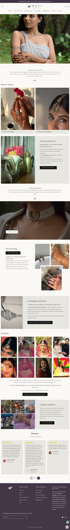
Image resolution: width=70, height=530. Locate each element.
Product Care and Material (41, 497)
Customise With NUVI (24, 497)
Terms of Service (39, 490)
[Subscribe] (25, 517)
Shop (20, 495)
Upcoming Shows (23, 499)
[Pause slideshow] (39, 65)
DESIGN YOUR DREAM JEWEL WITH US (35, 394)
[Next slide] (36, 65)
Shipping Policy (39, 499)
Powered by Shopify (39, 527)
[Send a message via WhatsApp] (67, 522)
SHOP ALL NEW (12, 232)
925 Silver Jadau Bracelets (44, 131)
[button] (2, 6)
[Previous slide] (30, 65)
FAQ (20, 502)
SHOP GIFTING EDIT (13, 252)
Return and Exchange (40, 495)
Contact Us (21, 490)
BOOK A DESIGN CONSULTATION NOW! (40, 322)
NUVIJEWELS (33, 527)
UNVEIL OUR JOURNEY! (48, 167)
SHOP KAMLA (11, 55)
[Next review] (38, 478)
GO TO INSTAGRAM (47, 422)
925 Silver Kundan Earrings (10, 131)
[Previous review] (31, 478)
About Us (21, 492)
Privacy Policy (39, 492)
